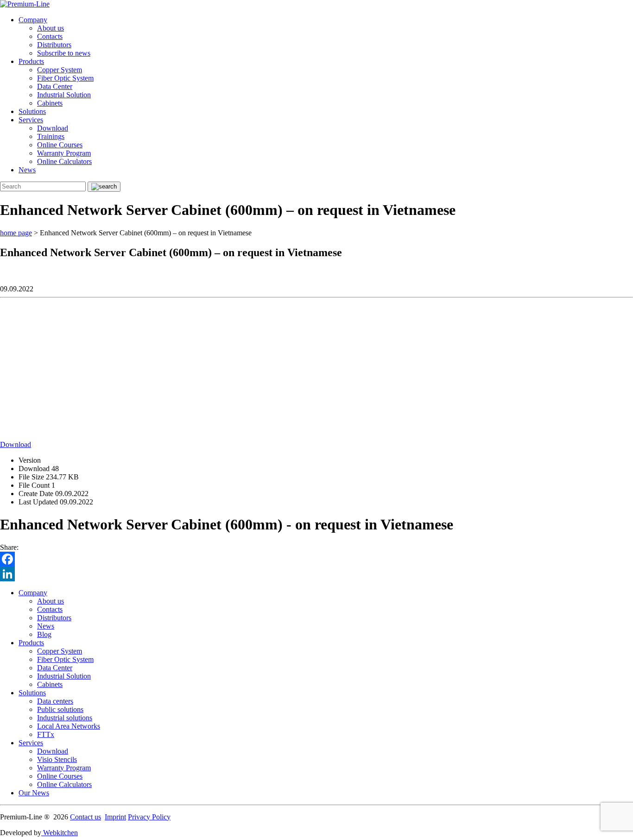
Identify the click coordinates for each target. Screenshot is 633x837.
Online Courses (59, 145)
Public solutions (60, 709)
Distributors (54, 45)
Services (31, 120)
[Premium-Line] (25, 4)
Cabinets (50, 103)
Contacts (50, 36)
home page (16, 233)
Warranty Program (64, 153)
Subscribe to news (63, 53)
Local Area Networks (68, 726)
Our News (34, 793)
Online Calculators (64, 161)
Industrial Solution (64, 95)
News (27, 170)
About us (50, 28)
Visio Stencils (57, 759)
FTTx (45, 734)
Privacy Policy (149, 817)
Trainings (50, 136)
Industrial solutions (64, 718)
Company (33, 20)
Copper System (59, 70)
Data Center (54, 86)
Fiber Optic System (65, 78)
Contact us (85, 817)
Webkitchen (59, 833)
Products (31, 61)
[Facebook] (316, 559)
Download (52, 128)
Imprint (115, 817)
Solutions (32, 111)
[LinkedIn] (316, 573)
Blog (44, 634)
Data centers (55, 701)
